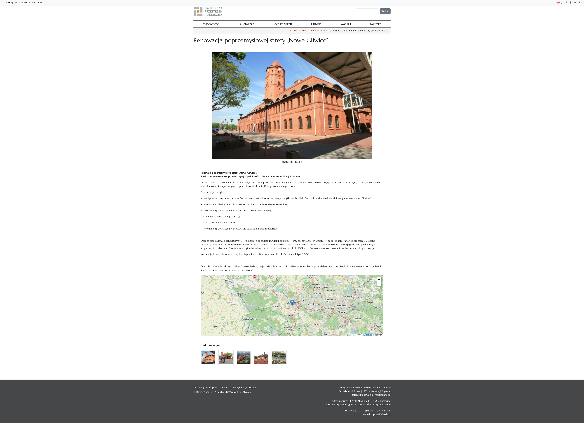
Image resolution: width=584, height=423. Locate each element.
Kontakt (339, 11)
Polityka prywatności (244, 387)
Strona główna (298, 30)
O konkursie (285, 11)
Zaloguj (350, 11)
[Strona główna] (209, 11)
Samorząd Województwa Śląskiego (23, 2)
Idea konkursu (302, 11)
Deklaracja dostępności (206, 387)
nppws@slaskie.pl (381, 414)
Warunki (327, 11)
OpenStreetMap (365, 334)
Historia (316, 11)
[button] (292, 303)
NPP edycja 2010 (319, 30)
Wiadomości (269, 11)
